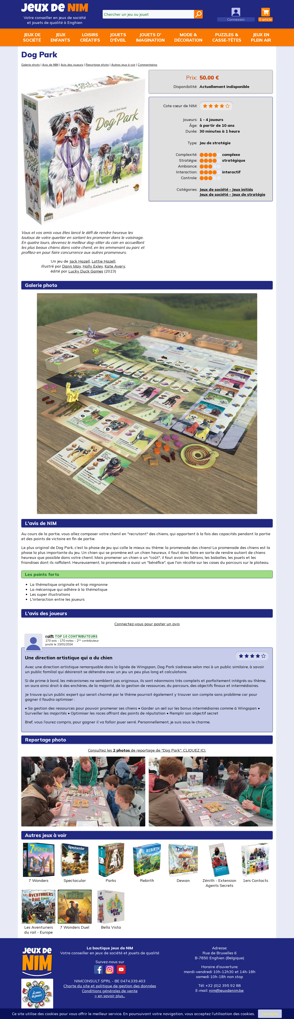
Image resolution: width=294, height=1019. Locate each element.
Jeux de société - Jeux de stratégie (232, 194)
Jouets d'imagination (150, 37)
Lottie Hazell (103, 261)
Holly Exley (93, 266)
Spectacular (75, 880)
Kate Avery (115, 266)
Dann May (71, 266)
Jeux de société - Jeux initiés (226, 189)
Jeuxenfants (60, 37)
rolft (49, 636)
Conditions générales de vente (110, 990)
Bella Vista (111, 927)
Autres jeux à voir (123, 64)
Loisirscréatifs (90, 37)
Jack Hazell (79, 261)
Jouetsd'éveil (118, 37)
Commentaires (147, 64)
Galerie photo (30, 64)
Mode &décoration (188, 37)
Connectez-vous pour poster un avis (147, 623)
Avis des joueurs (72, 64)
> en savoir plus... (109, 995)
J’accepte (270, 1013)
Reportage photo (97, 64)
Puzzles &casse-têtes (226, 37)
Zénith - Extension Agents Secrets (219, 883)
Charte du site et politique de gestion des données (109, 985)
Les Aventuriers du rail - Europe (38, 930)
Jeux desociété (32, 37)
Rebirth (147, 880)
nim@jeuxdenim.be (226, 990)
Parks (111, 880)
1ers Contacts (255, 880)
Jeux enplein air (261, 37)
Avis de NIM (50, 64)
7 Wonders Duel (74, 927)
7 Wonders (38, 880)
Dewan (183, 880)
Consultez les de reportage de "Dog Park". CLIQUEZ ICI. (147, 750)
